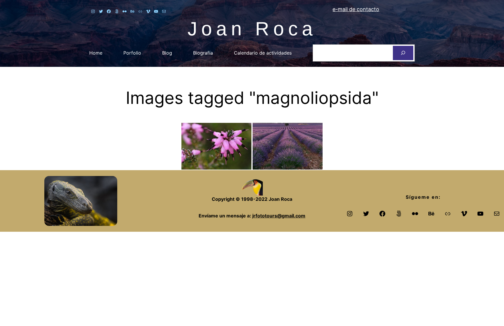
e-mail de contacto (355, 9)
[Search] (403, 53)
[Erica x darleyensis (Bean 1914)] (216, 146)
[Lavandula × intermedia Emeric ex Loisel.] (288, 146)
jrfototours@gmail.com (278, 216)
